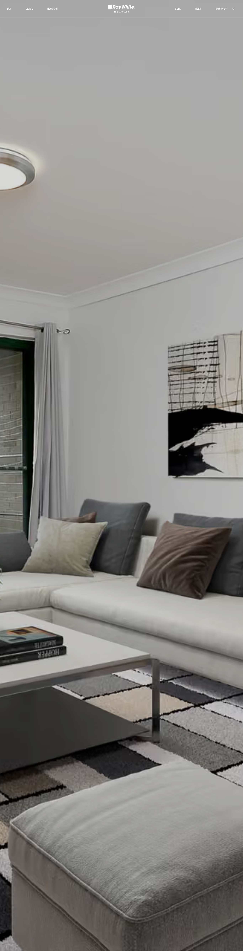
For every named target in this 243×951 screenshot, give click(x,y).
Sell (178, 9)
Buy (9, 9)
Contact (221, 9)
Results (52, 9)
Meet (198, 9)
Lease (29, 9)
